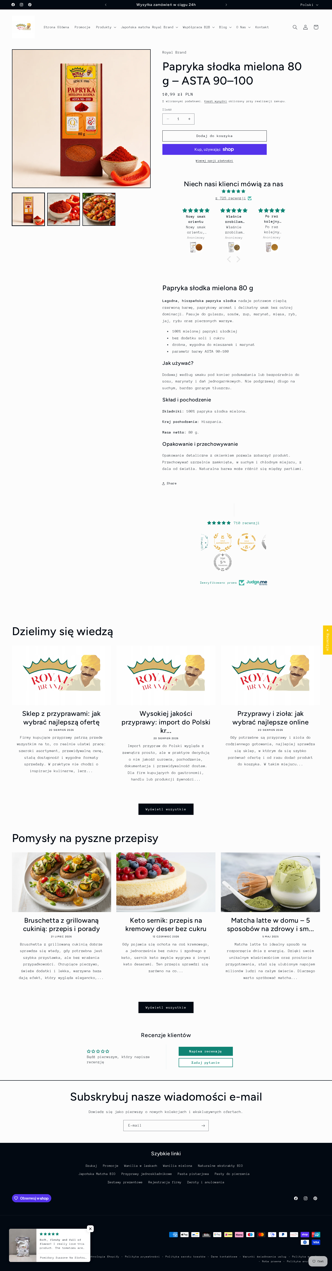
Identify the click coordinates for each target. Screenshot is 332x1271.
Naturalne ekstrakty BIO (220, 1165)
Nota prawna (271, 1261)
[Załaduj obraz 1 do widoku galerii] (28, 209)
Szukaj (91, 1165)
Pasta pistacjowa (193, 1174)
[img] (233, 191)
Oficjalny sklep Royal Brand (60, 1256)
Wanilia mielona (177, 1165)
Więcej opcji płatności (214, 160)
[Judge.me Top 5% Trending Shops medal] (223, 562)
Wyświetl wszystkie (166, 809)
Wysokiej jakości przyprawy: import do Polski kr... (166, 722)
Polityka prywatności (142, 1256)
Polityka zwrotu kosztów (186, 1256)
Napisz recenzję (205, 1051)
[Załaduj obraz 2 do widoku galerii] (63, 209)
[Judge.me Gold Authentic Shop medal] (223, 542)
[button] (105, 27)
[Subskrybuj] (203, 1125)
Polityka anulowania (303, 1261)
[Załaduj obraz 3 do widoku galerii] (98, 209)
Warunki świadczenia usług (265, 1256)
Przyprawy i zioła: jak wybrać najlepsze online (270, 717)
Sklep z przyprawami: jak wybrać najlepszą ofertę (61, 717)
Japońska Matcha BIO (97, 1174)
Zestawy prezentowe (125, 1182)
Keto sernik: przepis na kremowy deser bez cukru (166, 924)
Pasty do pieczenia (232, 1174)
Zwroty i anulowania (205, 1182)
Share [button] (172, 483)
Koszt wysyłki (215, 101)
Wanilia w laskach (140, 1165)
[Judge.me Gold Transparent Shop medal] (247, 542)
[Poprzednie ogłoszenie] (106, 4)
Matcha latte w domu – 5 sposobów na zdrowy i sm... (270, 924)
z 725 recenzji (230, 198)
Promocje (111, 1165)
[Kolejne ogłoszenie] (226, 4)
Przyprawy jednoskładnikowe (147, 1174)
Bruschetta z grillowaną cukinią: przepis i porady (61, 924)
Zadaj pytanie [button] (206, 1062)
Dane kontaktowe (224, 1256)
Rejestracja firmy (165, 1182)
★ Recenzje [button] (328, 640)
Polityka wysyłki (306, 1256)
